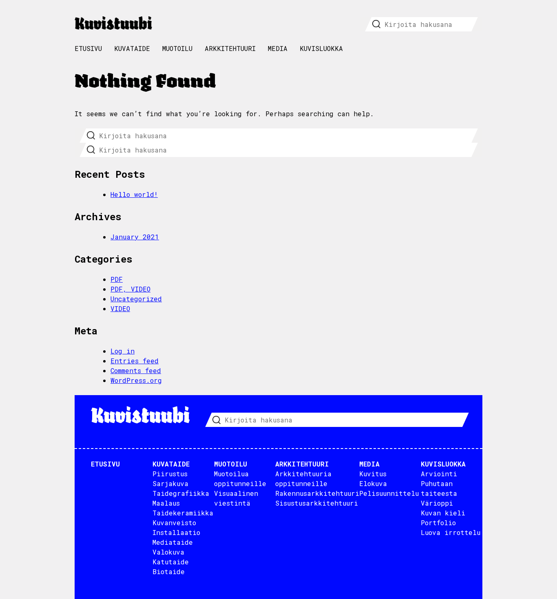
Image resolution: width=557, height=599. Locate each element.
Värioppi (437, 503)
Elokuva (373, 483)
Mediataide (173, 542)
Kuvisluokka (321, 48)
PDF (117, 279)
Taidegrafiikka (181, 493)
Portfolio (438, 522)
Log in (123, 351)
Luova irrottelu (450, 532)
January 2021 (135, 236)
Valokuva (168, 552)
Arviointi (439, 473)
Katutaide (171, 561)
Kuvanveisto (174, 522)
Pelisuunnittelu (389, 493)
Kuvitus (373, 473)
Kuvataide (132, 48)
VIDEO (120, 308)
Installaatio (176, 532)
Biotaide (169, 571)
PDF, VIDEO (130, 289)
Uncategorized (136, 298)
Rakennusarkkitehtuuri (317, 493)
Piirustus (170, 473)
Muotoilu (177, 48)
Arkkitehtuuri (230, 48)
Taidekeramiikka (183, 512)
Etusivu (88, 48)
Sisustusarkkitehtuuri (316, 503)
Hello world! (134, 194)
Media (277, 48)
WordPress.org (136, 380)
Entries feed (135, 360)
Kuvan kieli (443, 512)
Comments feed (136, 370)
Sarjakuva (170, 483)
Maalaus (166, 503)
